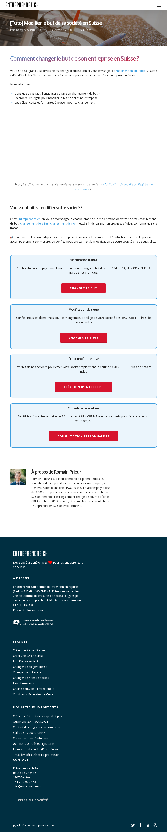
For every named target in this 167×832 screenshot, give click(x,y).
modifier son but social (131, 71)
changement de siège (34, 223)
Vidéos (86, 30)
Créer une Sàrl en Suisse (29, 650)
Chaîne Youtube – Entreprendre (33, 689)
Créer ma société (33, 800)
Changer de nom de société (31, 678)
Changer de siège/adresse (30, 667)
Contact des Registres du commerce (37, 727)
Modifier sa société (25, 661)
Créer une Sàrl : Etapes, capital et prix (37, 716)
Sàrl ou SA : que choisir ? (29, 733)
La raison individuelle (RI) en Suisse (36, 749)
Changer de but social (27, 672)
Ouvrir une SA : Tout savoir (30, 722)
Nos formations (23, 683)
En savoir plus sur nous (28, 610)
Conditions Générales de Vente (33, 694)
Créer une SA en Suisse (28, 656)
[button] (159, 5)
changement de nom (64, 223)
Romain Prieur (28, 30)
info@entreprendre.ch (27, 786)
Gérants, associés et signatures (33, 744)
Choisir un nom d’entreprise (31, 738)
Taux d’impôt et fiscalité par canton (36, 755)
